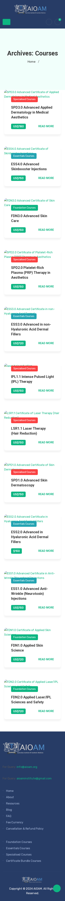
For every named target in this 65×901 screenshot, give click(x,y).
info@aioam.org (27, 767)
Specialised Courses (24, 99)
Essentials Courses (23, 155)
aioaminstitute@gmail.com (34, 778)
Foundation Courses (24, 207)
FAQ (8, 816)
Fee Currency (14, 822)
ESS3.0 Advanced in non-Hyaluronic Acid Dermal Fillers (31, 329)
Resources (12, 803)
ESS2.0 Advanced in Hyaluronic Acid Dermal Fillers (29, 537)
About (10, 797)
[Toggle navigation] (6, 22)
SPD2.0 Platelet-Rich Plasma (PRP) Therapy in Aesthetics (30, 273)
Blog (9, 809)
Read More (46, 126)
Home (32, 61)
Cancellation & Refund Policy (25, 828)
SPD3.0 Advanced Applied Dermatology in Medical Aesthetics (31, 112)
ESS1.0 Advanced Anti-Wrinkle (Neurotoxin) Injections (29, 594)
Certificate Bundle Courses (23, 861)
